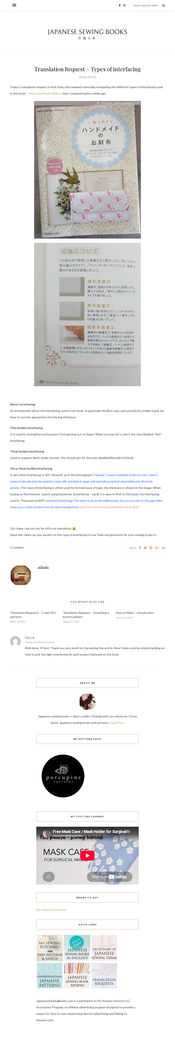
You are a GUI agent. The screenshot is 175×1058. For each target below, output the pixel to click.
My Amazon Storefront (51, 909)
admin (43, 567)
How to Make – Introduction (135, 612)
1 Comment (16, 547)
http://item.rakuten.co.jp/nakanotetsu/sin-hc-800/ (109, 507)
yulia (30, 638)
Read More (117, 722)
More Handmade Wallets (45, 93)
